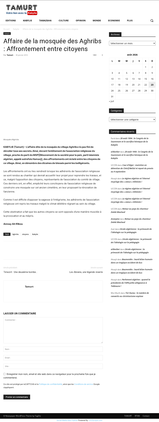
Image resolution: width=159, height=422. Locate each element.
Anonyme (115, 218)
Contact (146, 416)
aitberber (115, 151)
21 (139, 84)
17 (112, 84)
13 (133, 78)
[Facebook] (6, 62)
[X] (14, 62)
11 (119, 78)
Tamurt (10, 55)
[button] (152, 20)
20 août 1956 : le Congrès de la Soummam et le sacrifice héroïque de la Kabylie (129, 141)
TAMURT (128, 416)
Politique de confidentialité (50, 384)
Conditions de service (83, 384)
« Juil (111, 101)
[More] (35, 62)
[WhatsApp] (28, 62)
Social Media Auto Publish (67, 420)
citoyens (25, 234)
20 (133, 84)
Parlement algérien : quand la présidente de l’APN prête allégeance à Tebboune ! (130, 282)
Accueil (6, 29)
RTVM (137, 416)
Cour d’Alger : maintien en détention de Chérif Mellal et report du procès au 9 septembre (132, 168)
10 (112, 78)
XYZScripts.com (95, 420)
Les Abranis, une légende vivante (86, 272)
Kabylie (16, 29)
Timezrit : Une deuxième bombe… (20, 272)
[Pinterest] (21, 62)
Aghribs (15, 234)
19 (126, 84)
